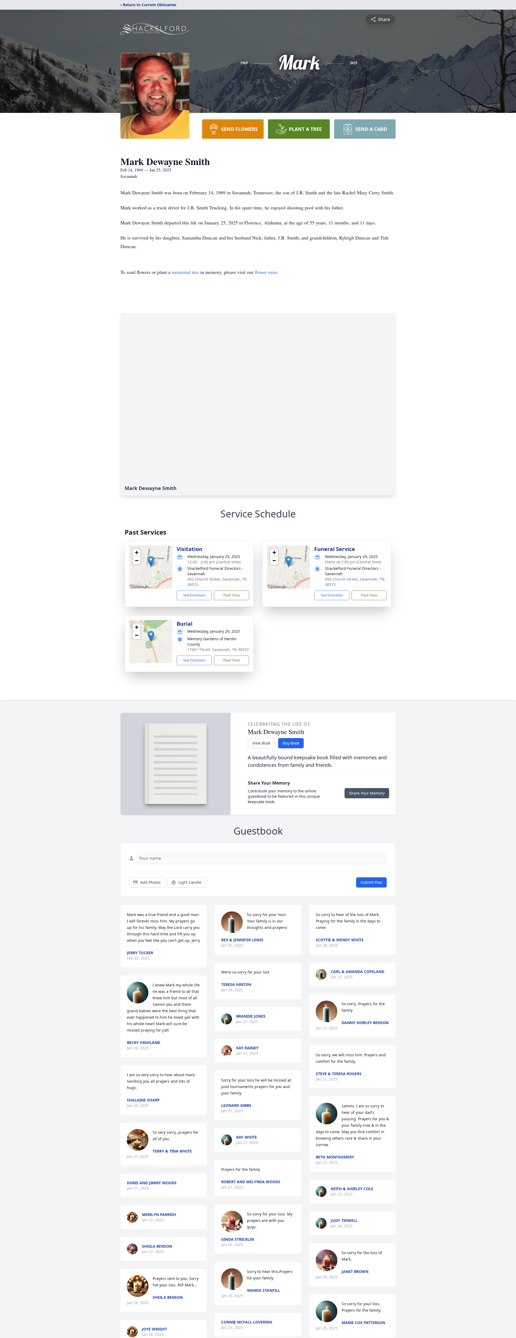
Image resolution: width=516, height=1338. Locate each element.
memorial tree (185, 272)
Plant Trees (231, 595)
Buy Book (291, 743)
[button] (151, 561)
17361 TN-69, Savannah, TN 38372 (218, 649)
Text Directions (194, 595)
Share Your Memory (367, 793)
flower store (266, 272)
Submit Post (371, 882)
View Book (261, 743)
